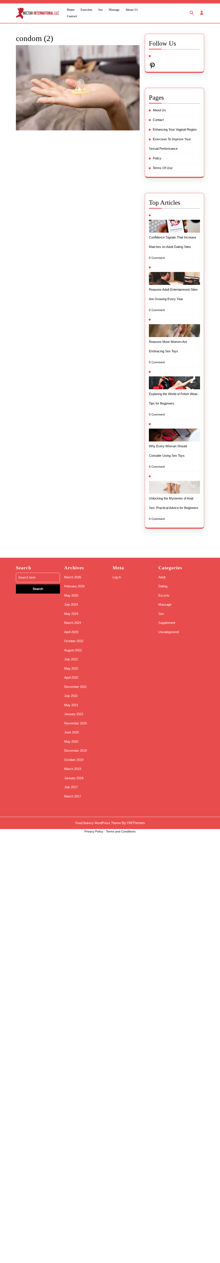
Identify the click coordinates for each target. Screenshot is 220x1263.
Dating (162, 586)
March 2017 (72, 796)
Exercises (86, 9)
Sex (100, 9)
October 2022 (73, 641)
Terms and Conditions (121, 831)
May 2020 (71, 741)
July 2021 (71, 696)
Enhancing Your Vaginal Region (175, 129)
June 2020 (71, 732)
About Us (131, 9)
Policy (157, 158)
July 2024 (71, 604)
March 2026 (72, 577)
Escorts (163, 595)
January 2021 (73, 714)
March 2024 (72, 623)
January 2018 (73, 778)
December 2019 (75, 750)
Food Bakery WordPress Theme (98, 823)
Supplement (166, 623)
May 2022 (71, 668)
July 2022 (71, 659)
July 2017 (71, 787)
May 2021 (71, 705)
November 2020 (75, 723)
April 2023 (71, 632)
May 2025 (71, 595)
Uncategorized (168, 632)
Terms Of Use (163, 168)
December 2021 (75, 687)
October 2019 (73, 760)
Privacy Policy (93, 831)
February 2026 (74, 586)
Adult (161, 577)
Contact (72, 16)
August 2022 (73, 650)
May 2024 (71, 613)
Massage (114, 9)
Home (71, 9)
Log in (117, 577)
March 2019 (72, 769)
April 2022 (71, 677)
